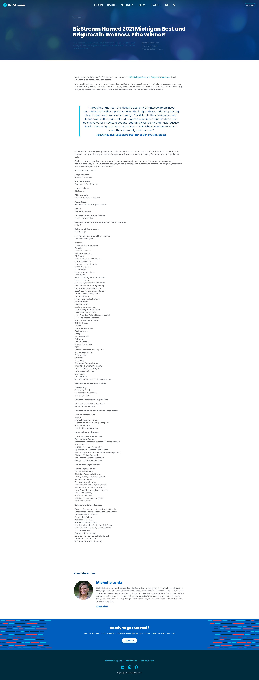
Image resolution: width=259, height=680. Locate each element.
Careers (155, 5)
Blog (167, 5)
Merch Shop (131, 661)
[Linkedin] (123, 667)
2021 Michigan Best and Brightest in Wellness (149, 77)
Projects (98, 5)
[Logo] (129, 667)
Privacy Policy (147, 661)
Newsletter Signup (113, 661)
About (142, 5)
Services (111, 5)
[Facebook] (136, 667)
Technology (127, 5)
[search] (174, 5)
